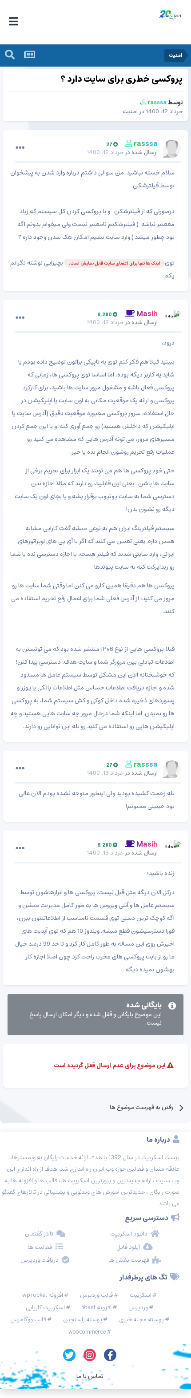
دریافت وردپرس (39, 1260)
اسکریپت (140, 1295)
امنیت (130, 112)
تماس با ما (89, 1376)
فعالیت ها (40, 1247)
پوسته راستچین (82, 1320)
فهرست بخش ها (128, 1260)
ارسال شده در (122, 152)
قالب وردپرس (96, 1295)
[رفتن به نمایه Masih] (172, 319)
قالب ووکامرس (28, 1320)
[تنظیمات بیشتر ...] (20, 148)
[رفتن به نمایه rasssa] (172, 149)
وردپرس (138, 1308)
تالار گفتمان (39, 1234)
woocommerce (87, 1332)
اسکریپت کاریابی (45, 1308)
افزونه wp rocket (42, 1295)
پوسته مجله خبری (141, 1320)
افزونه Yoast (96, 1308)
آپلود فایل (128, 1247)
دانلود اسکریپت (128, 1234)
